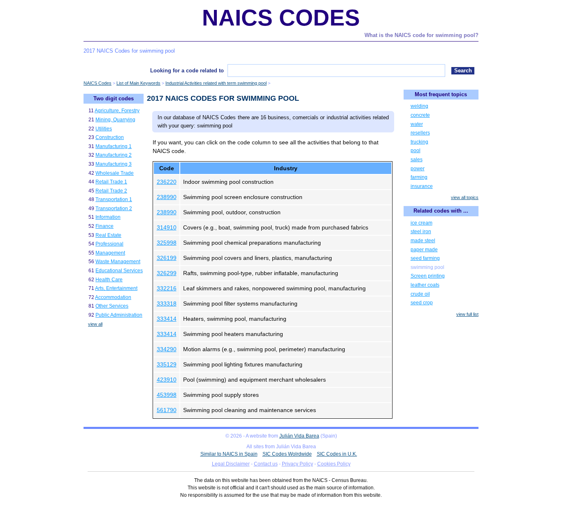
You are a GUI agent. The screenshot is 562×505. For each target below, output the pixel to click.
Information (108, 217)
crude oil (420, 294)
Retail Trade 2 (111, 191)
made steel (423, 240)
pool (415, 150)
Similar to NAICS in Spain (229, 454)
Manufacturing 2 (113, 155)
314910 (166, 227)
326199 (166, 258)
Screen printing (428, 276)
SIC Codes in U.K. (337, 454)
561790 (166, 410)
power (418, 168)
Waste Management (117, 261)
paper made (424, 249)
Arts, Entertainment (116, 288)
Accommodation (113, 297)
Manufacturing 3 (113, 164)
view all (95, 324)
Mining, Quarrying (115, 120)
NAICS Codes (281, 17)
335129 (166, 364)
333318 (166, 303)
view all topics (464, 197)
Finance (104, 226)
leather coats (425, 285)
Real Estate (108, 235)
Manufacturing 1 (113, 146)
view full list (467, 314)
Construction (109, 137)
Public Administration (118, 315)
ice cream (421, 223)
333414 (166, 318)
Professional (109, 244)
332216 (166, 288)
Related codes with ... (440, 211)
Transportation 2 (113, 208)
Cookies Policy (334, 464)
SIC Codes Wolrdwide (287, 454)
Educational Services (119, 270)
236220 (166, 181)
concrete (420, 115)
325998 (166, 242)
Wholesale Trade (114, 173)
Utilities (103, 129)
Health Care (109, 280)
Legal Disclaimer (231, 464)
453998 (166, 394)
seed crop (422, 303)
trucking (419, 142)
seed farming (425, 258)
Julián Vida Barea (299, 436)
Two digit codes (113, 98)
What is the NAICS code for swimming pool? (421, 35)
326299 (166, 273)
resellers (420, 133)
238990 (166, 197)
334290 (166, 349)
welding (419, 106)
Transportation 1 (113, 199)
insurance (422, 186)
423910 (166, 379)
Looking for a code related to (187, 70)
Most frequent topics (441, 94)
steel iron (421, 231)
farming (419, 177)
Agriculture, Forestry (117, 111)
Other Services (111, 306)
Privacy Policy (297, 464)
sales (417, 159)
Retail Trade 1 (111, 182)
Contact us (266, 464)
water (417, 124)
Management (110, 253)
